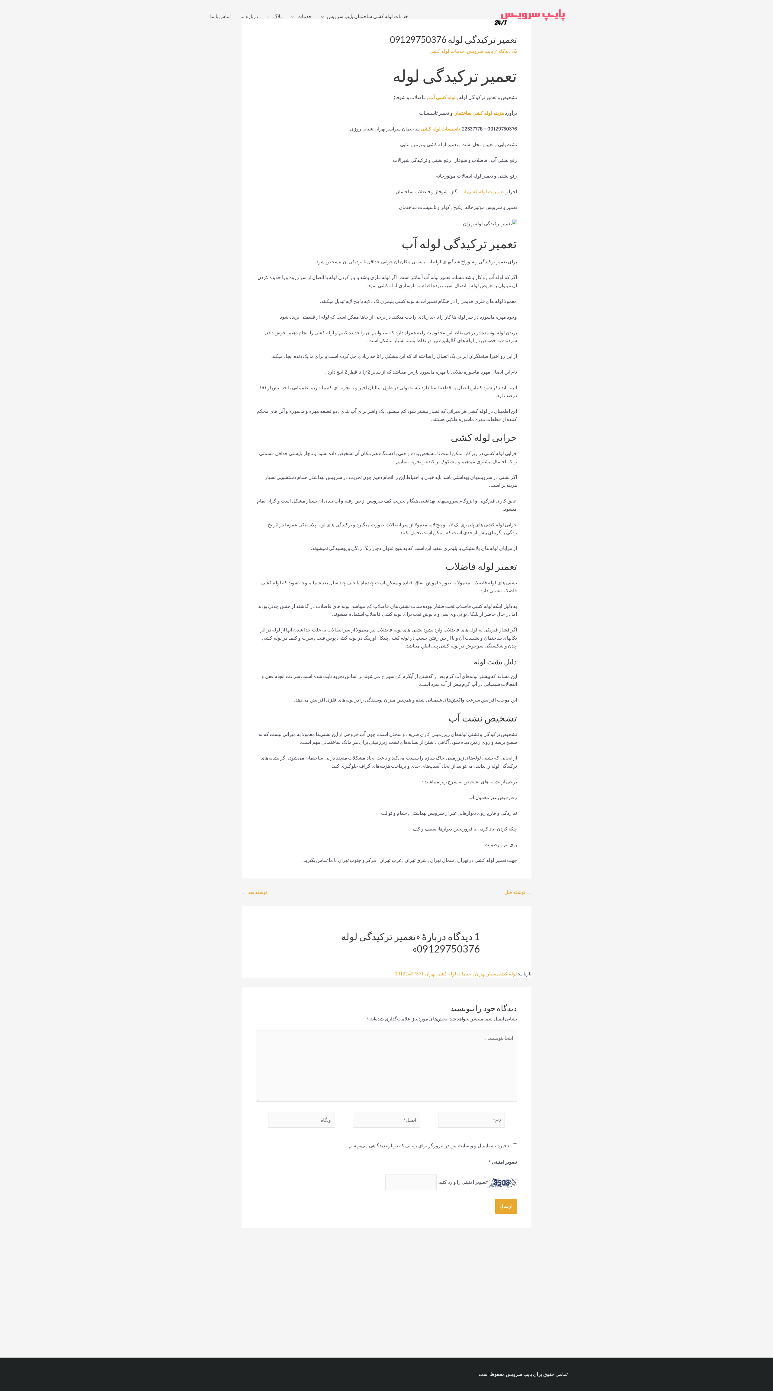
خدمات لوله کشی (447, 51)
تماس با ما (220, 16)
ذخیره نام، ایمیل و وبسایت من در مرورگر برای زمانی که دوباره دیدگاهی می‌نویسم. (428, 1145)
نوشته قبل (518, 892)
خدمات (304, 16)
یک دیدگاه (508, 51)
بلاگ (277, 16)
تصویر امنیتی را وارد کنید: (462, 1182)
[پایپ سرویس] (530, 16)
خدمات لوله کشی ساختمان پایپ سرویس (367, 16)
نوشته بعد (254, 892)
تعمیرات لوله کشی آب (482, 191)
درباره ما (249, 16)
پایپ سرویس (480, 51)
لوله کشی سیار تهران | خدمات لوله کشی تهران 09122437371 (455, 974)
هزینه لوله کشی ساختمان (479, 113)
